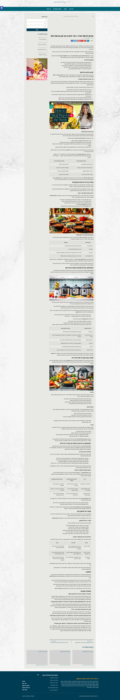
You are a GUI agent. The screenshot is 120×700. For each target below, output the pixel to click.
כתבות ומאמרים (57, 9)
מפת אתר (24, 689)
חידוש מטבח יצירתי (42, 39)
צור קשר (49, 9)
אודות (65, 9)
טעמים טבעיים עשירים (42, 44)
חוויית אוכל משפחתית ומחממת (42, 664)
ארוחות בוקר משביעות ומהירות (64, 664)
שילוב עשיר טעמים (54, 680)
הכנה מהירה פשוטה (42, 54)
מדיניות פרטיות (26, 687)
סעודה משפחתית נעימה (53, 687)
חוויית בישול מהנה (54, 685)
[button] (1, 7)
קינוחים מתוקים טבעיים (42, 49)
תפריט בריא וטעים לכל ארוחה (88, 664)
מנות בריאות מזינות (54, 682)
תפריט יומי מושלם (54, 677)
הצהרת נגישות (25, 685)
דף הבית (71, 9)
